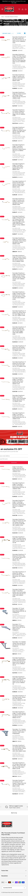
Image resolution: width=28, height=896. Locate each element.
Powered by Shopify (19, 892)
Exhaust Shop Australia (9, 892)
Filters (19, 33)
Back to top (14, 812)
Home (2, 16)
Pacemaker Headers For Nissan (11, 16)
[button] (25, 9)
